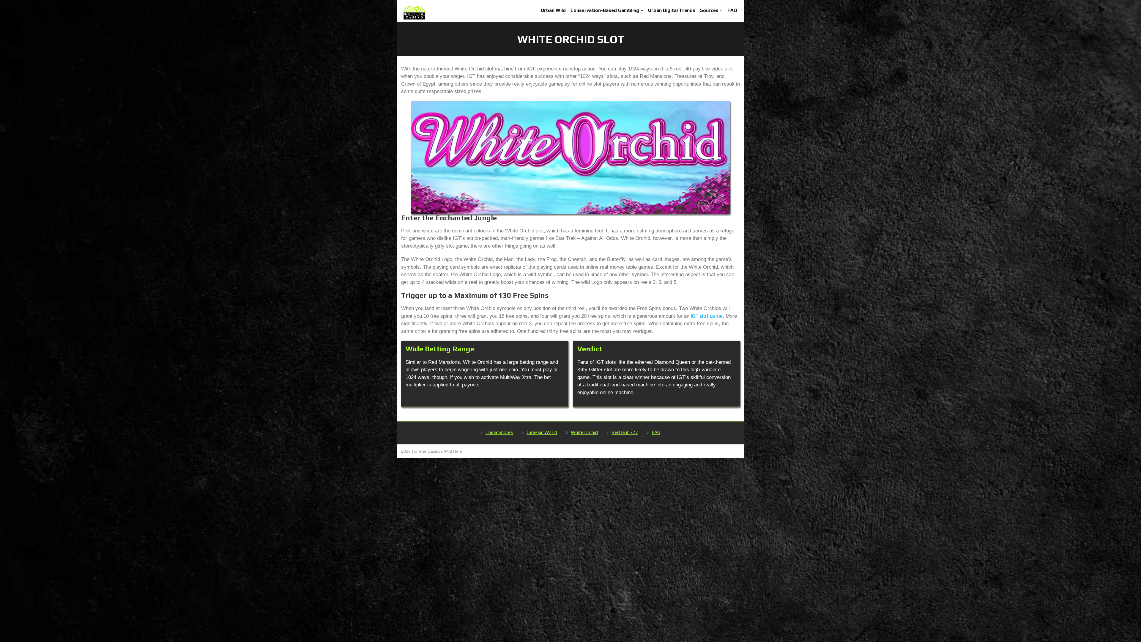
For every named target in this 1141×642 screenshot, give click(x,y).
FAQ (656, 432)
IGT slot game (707, 316)
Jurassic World (542, 432)
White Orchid (584, 432)
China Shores (499, 432)
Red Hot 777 (625, 432)
